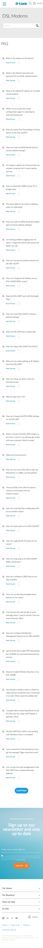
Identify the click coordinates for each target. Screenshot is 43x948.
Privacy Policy (21, 859)
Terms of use (15, 925)
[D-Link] (21, 3)
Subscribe (19, 866)
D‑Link (5, 909)
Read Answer (10, 63)
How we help (8, 902)
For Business (8, 895)
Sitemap (26, 925)
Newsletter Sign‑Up (9, 930)
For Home (7, 888)
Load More (21, 791)
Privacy (5, 925)
